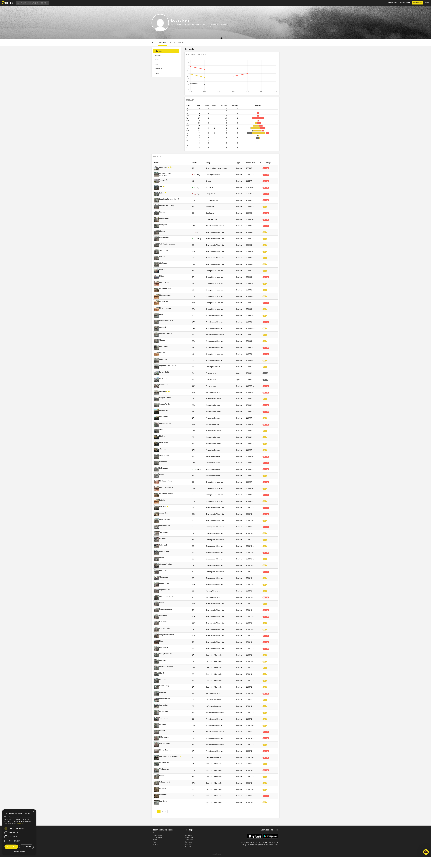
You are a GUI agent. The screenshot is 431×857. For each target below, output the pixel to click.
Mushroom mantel (166, 494)
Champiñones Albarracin (215, 271)
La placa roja (164, 551)
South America (157, 837)
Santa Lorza (163, 250)
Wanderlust (163, 301)
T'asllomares (164, 769)
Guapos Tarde (164, 404)
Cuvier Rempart (211, 219)
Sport (156, 64)
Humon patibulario (166, 321)
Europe (155, 833)
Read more (20, 824)
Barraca (162, 257)
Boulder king (164, 686)
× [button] (33, 812)
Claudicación (164, 282)
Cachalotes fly (164, 699)
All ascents (158, 51)
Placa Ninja (163, 346)
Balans (162, 193)
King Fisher (163, 167)
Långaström (210, 194)
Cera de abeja (164, 442)
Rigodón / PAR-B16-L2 (167, 366)
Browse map (392, 3)
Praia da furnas (211, 373)
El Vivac (162, 775)
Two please (163, 532)
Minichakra (163, 724)
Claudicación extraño (167, 487)
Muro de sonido (165, 308)
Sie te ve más (164, 455)
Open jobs (188, 844)
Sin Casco (163, 263)
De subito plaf (164, 763)
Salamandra (164, 545)
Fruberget (209, 187)
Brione (208, 181)
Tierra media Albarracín (215, 232)
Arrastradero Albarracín (215, 226)
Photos (181, 43)
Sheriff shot (163, 673)
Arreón (162, 430)
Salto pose (163, 225)
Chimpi (162, 558)
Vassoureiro (164, 385)
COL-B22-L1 (163, 417)
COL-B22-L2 (163, 410)
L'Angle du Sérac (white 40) (169, 199)
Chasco (162, 340)
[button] (19, 851)
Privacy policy (189, 839)
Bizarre (162, 212)
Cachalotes (163, 705)
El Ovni (162, 276)
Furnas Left (163, 378)
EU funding (188, 846)
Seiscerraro (164, 718)
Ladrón (162, 603)
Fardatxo (162, 538)
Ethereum (163, 788)
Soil (161, 186)
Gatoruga (163, 692)
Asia (154, 842)
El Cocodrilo (164, 679)
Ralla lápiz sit (164, 237)
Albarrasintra (211, 386)
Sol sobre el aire (165, 782)
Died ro (162, 436)
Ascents (162, 43)
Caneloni (162, 327)
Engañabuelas (164, 590)
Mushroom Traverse (167, 481)
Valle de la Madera (213, 456)
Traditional (158, 69)
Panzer (162, 474)
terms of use (272, 845)
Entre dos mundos (166, 667)
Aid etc (157, 73)
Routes (157, 60)
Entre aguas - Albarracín (215, 527)
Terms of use (189, 837)
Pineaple (162, 660)
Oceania (155, 844)
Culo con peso (164, 519)
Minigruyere (164, 711)
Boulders (158, 55)
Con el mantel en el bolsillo (169, 756)
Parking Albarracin (213, 175)
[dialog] (19, 832)
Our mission (188, 842)
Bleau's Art (163, 570)
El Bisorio (163, 731)
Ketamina (163, 507)
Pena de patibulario (166, 334)
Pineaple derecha (166, 654)
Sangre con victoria (166, 635)
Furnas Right (164, 372)
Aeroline (162, 391)
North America (157, 835)
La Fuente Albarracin (213, 700)
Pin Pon (162, 353)
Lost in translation (166, 628)
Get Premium (417, 3)
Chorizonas (163, 577)
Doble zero (163, 359)
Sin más (162, 231)
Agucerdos (163, 513)
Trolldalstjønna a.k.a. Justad (216, 168)
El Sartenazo (164, 737)
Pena (161, 314)
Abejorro (162, 449)
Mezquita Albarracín (213, 399)
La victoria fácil (165, 743)
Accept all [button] (11, 847)
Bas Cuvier (210, 207)
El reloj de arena (165, 750)
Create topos (405, 3)
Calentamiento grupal (167, 244)
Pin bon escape (165, 295)
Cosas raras (164, 795)
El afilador (163, 462)
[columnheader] (172, 163)
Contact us (188, 835)
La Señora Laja (164, 526)
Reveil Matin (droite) (166, 205)
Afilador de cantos (166, 596)
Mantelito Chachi (165, 173)
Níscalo (162, 269)
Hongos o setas (165, 398)
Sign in (427, 3)
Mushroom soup (165, 289)
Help (186, 833)
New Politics (164, 622)
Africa (155, 839)
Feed (154, 43)
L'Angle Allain (164, 218)
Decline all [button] (26, 847)
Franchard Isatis (212, 200)
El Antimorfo (164, 615)
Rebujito (162, 500)
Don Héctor (163, 801)
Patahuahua (163, 647)
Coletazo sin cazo (166, 423)
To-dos (172, 43)
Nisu (161, 641)
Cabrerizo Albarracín (214, 655)
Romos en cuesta (165, 609)
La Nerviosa (163, 468)
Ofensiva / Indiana (166, 564)
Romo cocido (164, 583)
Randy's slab (164, 180)
